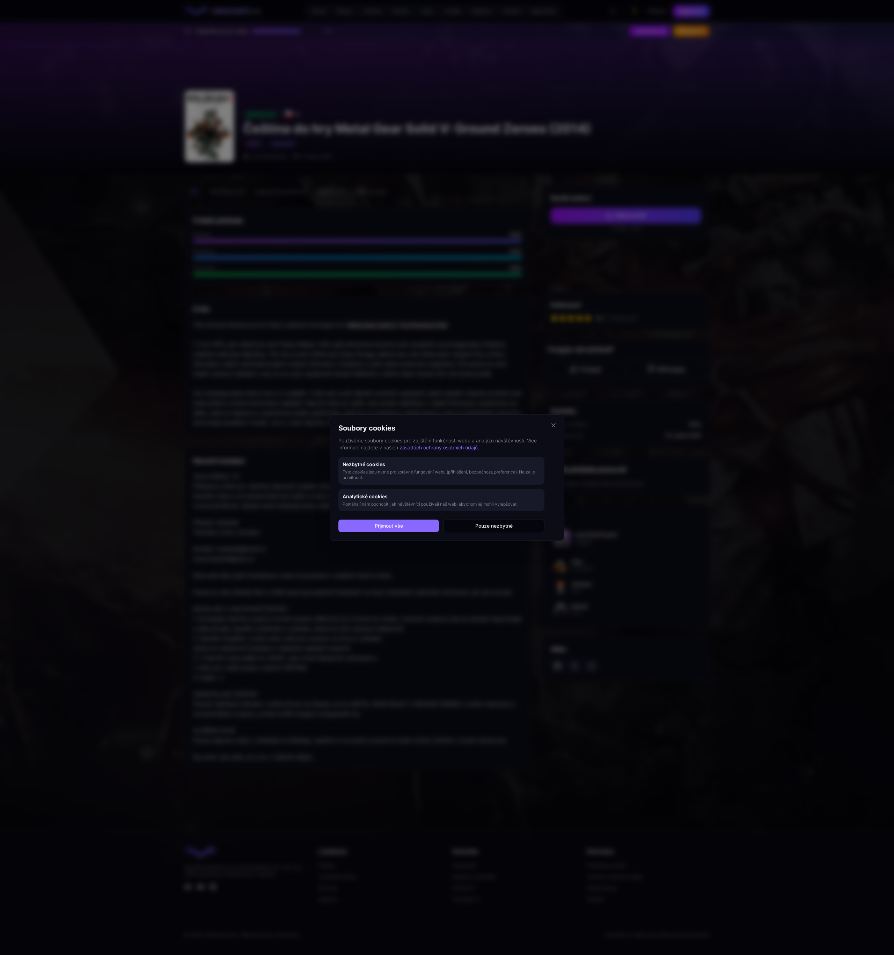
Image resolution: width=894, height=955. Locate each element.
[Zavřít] (553, 425)
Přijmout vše (389, 526)
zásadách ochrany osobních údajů (439, 447)
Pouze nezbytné (494, 526)
